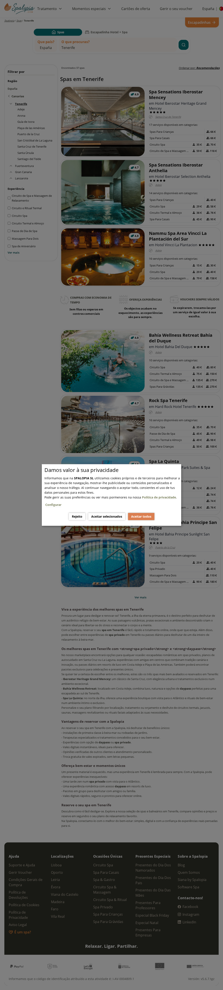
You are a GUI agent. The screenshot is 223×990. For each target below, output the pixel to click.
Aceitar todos (141, 516)
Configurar (53, 505)
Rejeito (77, 516)
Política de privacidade (159, 497)
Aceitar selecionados (106, 516)
